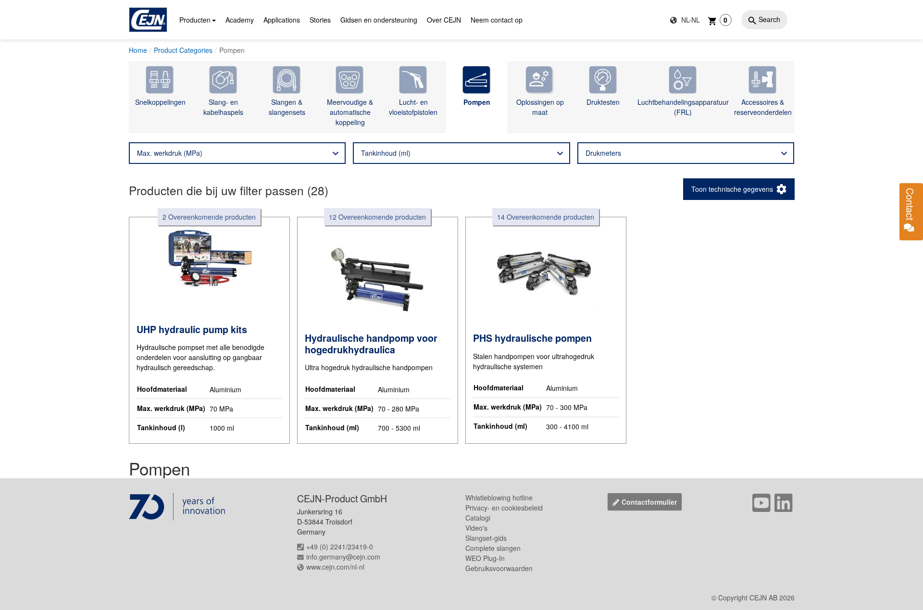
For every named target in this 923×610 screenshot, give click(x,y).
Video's (476, 528)
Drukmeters (603, 153)
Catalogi (477, 518)
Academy (239, 20)
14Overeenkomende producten (545, 217)
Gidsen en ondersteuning (378, 20)
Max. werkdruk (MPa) (169, 153)
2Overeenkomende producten (209, 217)
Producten (195, 20)
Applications (281, 20)
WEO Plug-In (485, 558)
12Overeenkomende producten (377, 217)
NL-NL (689, 20)
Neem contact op (497, 20)
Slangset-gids (486, 538)
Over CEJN (444, 20)
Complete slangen (493, 548)
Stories (320, 20)
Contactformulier (649, 502)
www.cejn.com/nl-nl (335, 567)
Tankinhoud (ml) (386, 153)
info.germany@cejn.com (343, 556)
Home (138, 50)
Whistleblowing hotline (499, 497)
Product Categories (183, 50)
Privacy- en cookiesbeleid (504, 507)
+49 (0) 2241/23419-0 (339, 546)
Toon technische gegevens (732, 189)
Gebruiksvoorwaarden (499, 568)
